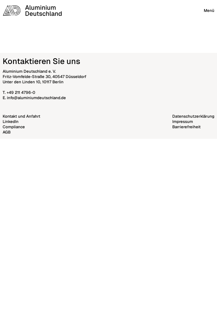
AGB (7, 132)
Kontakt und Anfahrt (21, 116)
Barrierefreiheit (186, 126)
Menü (209, 10)
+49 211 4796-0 (21, 92)
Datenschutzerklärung (193, 116)
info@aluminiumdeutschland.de (36, 97)
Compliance (14, 126)
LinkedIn (11, 121)
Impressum (182, 121)
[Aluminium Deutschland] (32, 10)
